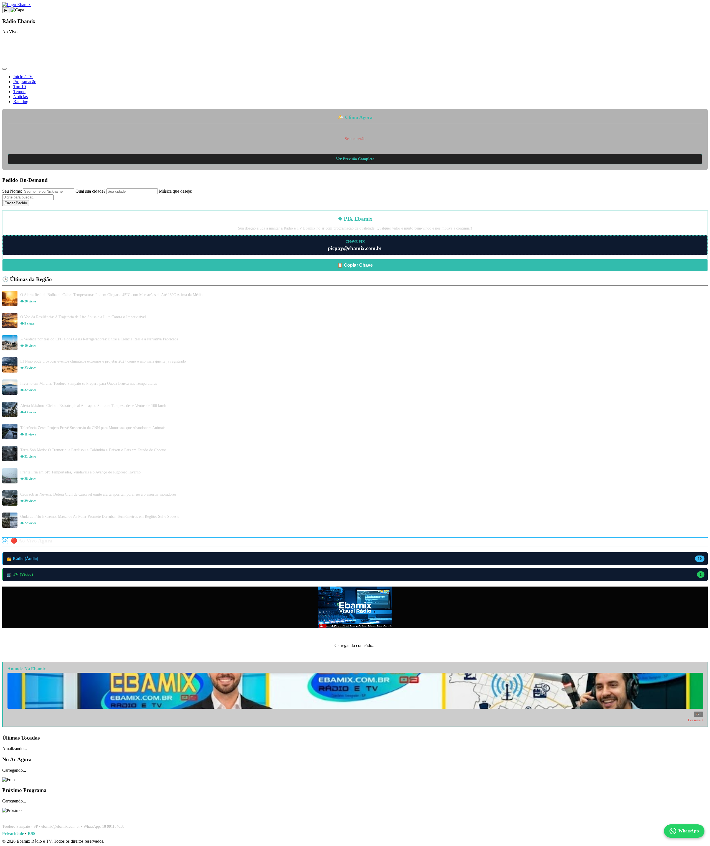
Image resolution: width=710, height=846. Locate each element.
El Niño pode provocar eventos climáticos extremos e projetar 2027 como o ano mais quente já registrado (103, 361)
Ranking (20, 101)
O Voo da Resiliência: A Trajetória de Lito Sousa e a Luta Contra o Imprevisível (83, 317)
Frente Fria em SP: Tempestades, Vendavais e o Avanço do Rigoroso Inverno (80, 472)
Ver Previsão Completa (355, 159)
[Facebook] (342, 816)
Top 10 (19, 86)
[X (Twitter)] (368, 816)
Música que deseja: (175, 191)
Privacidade (13, 833)
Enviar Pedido (15, 203)
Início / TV (23, 76)
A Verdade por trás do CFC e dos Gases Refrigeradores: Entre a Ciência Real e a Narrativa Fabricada (99, 339)
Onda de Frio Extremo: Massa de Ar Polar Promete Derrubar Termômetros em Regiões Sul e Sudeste (99, 516)
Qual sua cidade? (90, 191)
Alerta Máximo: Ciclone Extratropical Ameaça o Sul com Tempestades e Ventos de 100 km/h (93, 405)
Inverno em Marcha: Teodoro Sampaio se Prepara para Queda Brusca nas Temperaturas (88, 383)
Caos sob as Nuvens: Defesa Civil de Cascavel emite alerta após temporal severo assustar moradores (98, 494)
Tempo (19, 91)
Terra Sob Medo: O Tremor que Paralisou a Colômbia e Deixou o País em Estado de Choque (93, 450)
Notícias (20, 96)
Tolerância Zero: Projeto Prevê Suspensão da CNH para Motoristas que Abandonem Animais (92, 427)
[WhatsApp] (355, 816)
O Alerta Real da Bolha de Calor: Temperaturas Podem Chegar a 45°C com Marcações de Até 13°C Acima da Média (111, 294)
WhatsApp (688, 831)
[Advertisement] (355, 51)
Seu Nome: (12, 191)
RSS (31, 833)
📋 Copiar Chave (355, 265)
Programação (24, 81)
